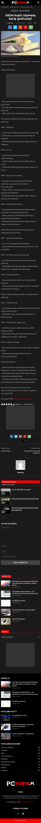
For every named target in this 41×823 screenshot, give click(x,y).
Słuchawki (4, 750)
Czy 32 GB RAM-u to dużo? (21, 490)
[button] (38, 2)
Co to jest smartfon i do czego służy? (23, 610)
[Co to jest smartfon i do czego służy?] (5, 612)
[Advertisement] (20, 86)
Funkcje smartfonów (7, 747)
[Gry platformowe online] (5, 717)
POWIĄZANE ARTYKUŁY (9, 482)
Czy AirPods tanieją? (18, 619)
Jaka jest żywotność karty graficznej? (25, 499)
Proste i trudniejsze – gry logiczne (23, 733)
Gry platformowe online (19, 715)
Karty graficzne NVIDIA (24, 10)
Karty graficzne (14, 10)
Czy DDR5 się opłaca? (18, 600)
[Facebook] (18, 814)
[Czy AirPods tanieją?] (5, 621)
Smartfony (4, 770)
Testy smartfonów (6, 756)
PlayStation (4, 759)
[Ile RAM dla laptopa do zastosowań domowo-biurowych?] (5, 727)
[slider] (6, 404)
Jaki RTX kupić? (6, 451)
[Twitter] (23, 814)
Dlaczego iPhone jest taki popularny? (32, 452)
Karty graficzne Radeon (8, 762)
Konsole (3, 767)
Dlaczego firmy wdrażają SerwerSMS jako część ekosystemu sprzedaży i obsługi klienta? (25, 583)
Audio (2, 753)
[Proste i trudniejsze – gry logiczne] (5, 736)
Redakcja (10, 23)
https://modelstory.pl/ (22, 399)
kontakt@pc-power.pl (27, 802)
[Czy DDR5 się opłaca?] (5, 603)
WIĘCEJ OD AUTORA (8, 484)
